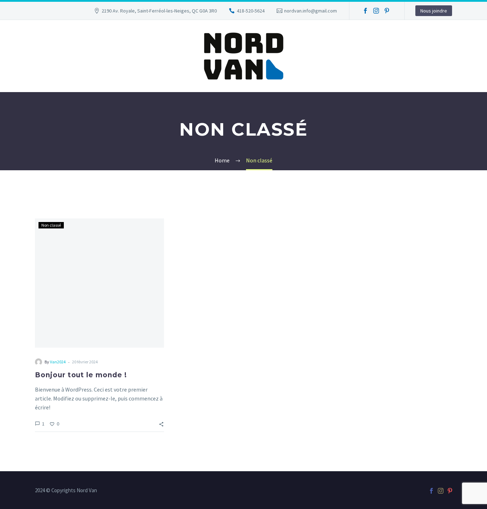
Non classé (51, 225)
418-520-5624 (251, 10)
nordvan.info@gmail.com (310, 10)
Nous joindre (433, 10)
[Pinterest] (386, 11)
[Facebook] (365, 11)
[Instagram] (376, 11)
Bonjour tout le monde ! (81, 375)
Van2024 (58, 361)
